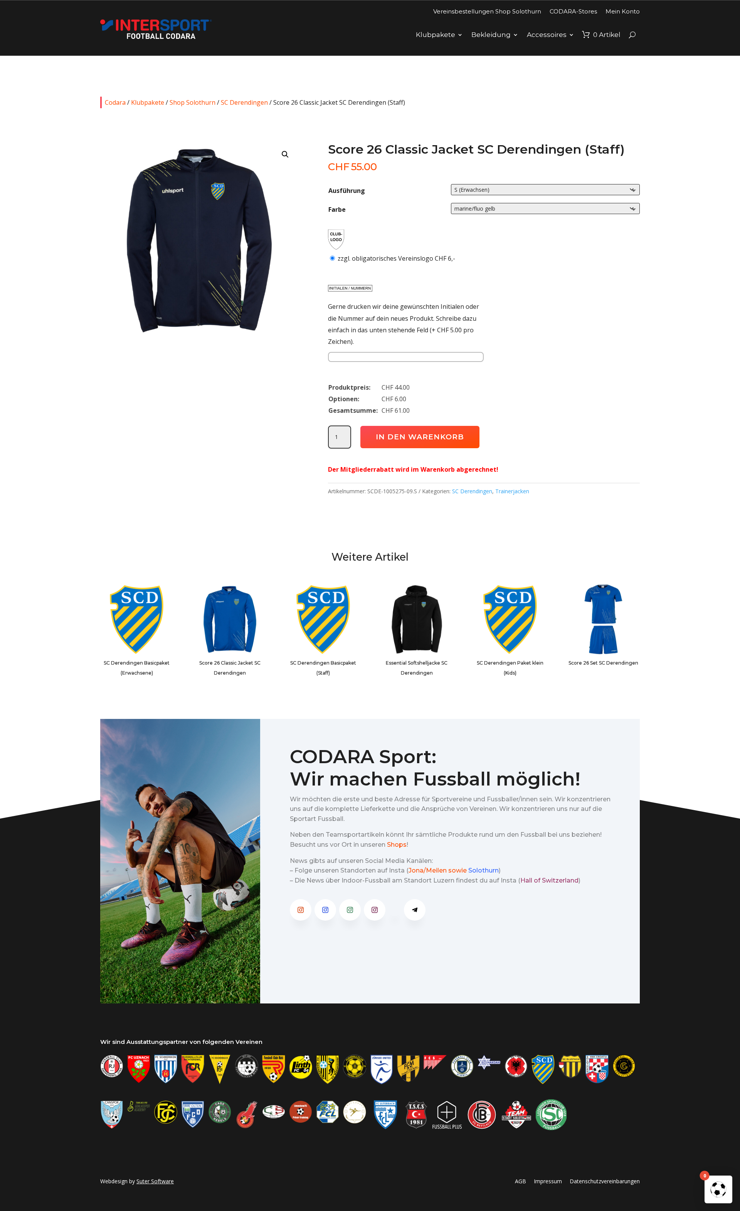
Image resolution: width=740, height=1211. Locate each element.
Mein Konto (622, 11)
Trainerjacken (512, 491)
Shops (397, 844)
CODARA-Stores (573, 11)
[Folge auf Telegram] (415, 910)
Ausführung (346, 190)
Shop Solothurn (192, 102)
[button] (285, 154)
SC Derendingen (244, 102)
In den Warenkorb (420, 436)
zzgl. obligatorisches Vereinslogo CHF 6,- (396, 258)
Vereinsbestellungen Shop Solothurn (487, 11)
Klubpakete (435, 35)
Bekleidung (491, 35)
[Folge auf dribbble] (394, 910)
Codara (115, 102)
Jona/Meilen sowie (438, 870)
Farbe (337, 209)
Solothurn (483, 870)
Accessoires (547, 35)
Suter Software (155, 1181)
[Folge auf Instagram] (300, 910)
